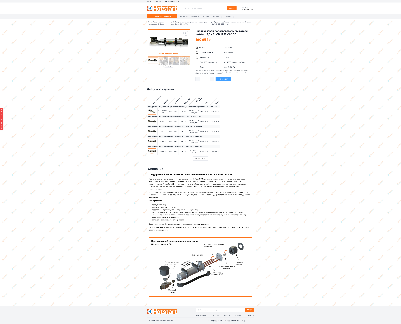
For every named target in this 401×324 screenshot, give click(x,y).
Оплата (206, 17)
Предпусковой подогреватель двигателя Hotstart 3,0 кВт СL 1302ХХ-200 (175, 136)
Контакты (227, 17)
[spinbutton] (204, 79)
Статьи (216, 17)
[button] (198, 79)
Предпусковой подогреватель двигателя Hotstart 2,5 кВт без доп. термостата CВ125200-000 (182, 107)
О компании (183, 17)
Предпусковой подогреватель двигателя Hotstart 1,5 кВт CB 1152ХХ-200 (174, 116)
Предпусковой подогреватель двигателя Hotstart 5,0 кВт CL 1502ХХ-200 (175, 146)
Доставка (195, 17)
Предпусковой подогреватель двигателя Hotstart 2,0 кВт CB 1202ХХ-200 (175, 126)
